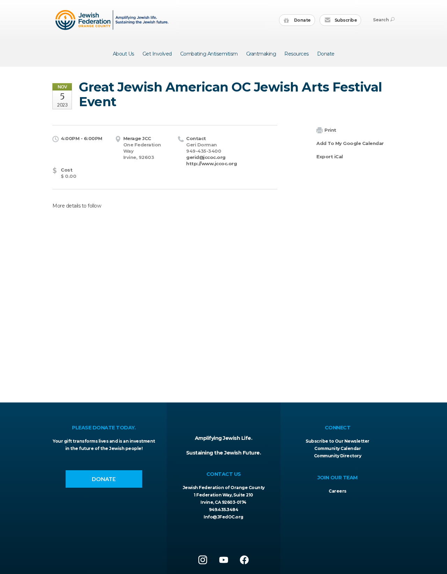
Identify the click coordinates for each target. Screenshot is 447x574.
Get (157, 54)
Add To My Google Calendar (350, 143)
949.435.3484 (223, 509)
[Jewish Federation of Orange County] (112, 19)
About (123, 54)
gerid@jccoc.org (206, 157)
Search (381, 19)
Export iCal (329, 156)
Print (330, 130)
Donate (302, 20)
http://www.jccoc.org (211, 163)
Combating (209, 54)
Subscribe (345, 20)
